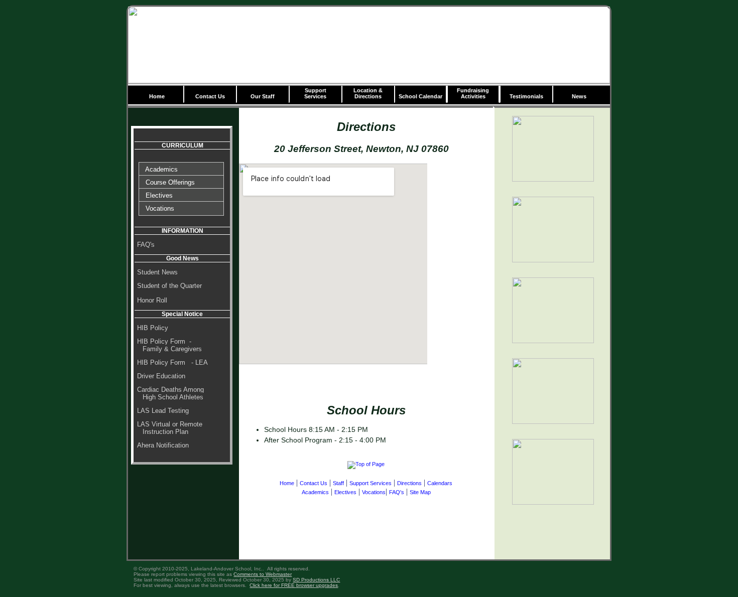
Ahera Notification (163, 445)
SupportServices (315, 93)
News (579, 96)
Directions (409, 483)
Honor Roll (152, 300)
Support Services (370, 483)
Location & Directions (368, 93)
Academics (160, 169)
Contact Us (210, 96)
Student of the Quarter (169, 285)
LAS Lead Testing (163, 410)
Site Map (420, 492)
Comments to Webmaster (262, 574)
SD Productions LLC (316, 579)
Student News (157, 272)
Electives (157, 195)
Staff (338, 483)
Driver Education (161, 376)
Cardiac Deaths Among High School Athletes (169, 393)
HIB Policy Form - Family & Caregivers (168, 345)
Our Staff (263, 96)
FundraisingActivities (473, 93)
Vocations (158, 208)
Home (157, 96)
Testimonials (526, 96)
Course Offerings (168, 182)
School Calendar (420, 96)
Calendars (439, 483)
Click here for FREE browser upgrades (294, 585)
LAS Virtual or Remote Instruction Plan (168, 427)
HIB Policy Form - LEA (172, 362)
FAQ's (146, 244)
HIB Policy (152, 328)
